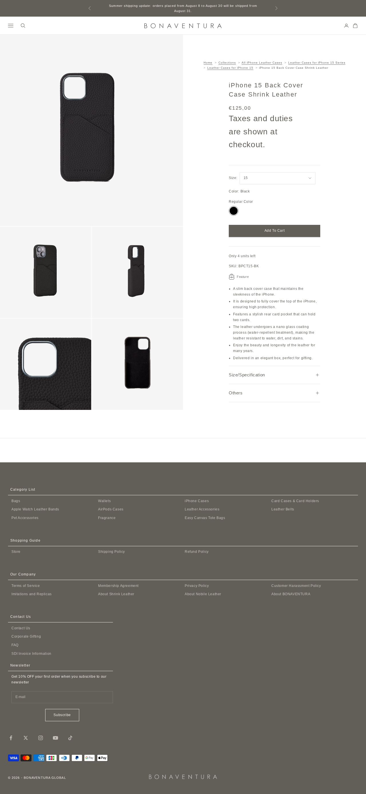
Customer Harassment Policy (296, 586)
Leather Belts (282, 509)
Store (16, 552)
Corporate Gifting (26, 636)
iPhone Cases (197, 501)
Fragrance (107, 518)
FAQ (15, 645)
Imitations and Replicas (31, 594)
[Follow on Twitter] (26, 738)
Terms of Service (25, 586)
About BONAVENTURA (290, 594)
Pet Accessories (25, 518)
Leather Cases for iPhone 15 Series (316, 62)
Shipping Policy (111, 552)
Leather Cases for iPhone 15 (230, 67)
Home (208, 62)
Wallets (104, 501)
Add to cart (274, 231)
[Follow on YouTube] (55, 738)
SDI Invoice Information (31, 654)
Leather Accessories (202, 509)
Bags (15, 501)
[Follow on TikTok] (70, 738)
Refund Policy (197, 552)
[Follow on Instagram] (40, 738)
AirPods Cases (111, 509)
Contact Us (20, 628)
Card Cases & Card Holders (295, 501)
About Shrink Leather (116, 594)
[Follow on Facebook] (11, 738)
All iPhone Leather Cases (262, 62)
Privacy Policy (197, 586)
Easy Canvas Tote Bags (205, 518)
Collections (227, 62)
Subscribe (62, 715)
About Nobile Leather (203, 594)
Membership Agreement (118, 586)
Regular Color (241, 202)
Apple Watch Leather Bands (35, 509)
